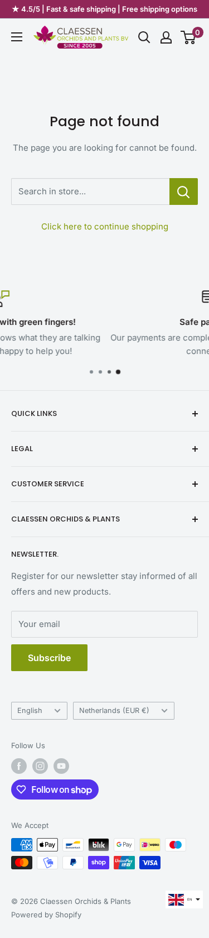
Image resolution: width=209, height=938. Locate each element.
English (29, 710)
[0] (189, 37)
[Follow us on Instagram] (40, 766)
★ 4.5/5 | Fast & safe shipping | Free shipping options (104, 8)
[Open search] (144, 37)
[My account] (166, 37)
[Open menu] (16, 36)
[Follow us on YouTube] (61, 766)
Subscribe (49, 657)
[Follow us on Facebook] (19, 766)
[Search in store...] (183, 191)
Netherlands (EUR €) (114, 710)
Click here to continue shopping (104, 226)
